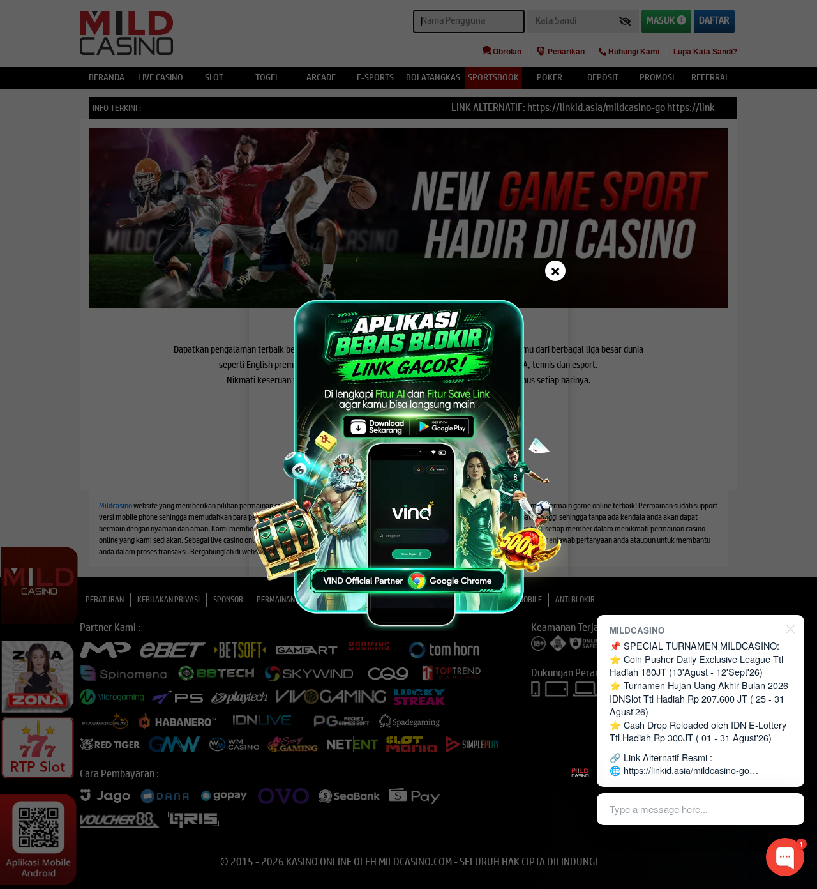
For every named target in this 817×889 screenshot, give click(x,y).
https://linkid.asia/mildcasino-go (686, 770)
